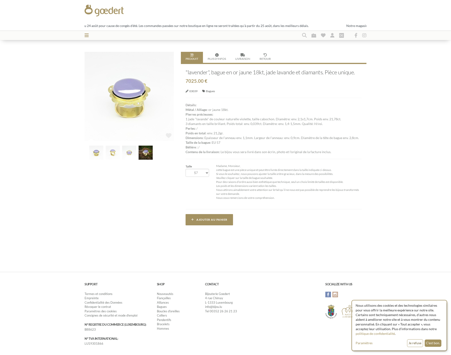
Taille (189, 166)
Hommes (163, 328)
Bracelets (163, 324)
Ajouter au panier (210, 219)
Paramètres (364, 343)
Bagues (210, 91)
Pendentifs (164, 320)
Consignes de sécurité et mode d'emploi (111, 315)
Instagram (335, 294)
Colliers (162, 315)
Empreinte (92, 298)
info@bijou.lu (213, 307)
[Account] (332, 35)
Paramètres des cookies (101, 311)
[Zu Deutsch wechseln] (341, 35)
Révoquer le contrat (98, 307)
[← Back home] (115, 10)
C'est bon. (433, 343)
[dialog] (399, 325)
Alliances (163, 302)
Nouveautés (165, 294)
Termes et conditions (99, 294)
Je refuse (414, 343)
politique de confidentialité (375, 334)
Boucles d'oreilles (168, 311)
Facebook (328, 294)
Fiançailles (164, 298)
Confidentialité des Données (103, 302)
